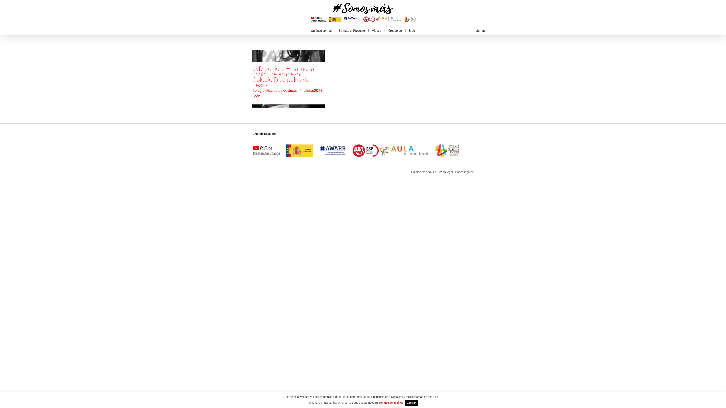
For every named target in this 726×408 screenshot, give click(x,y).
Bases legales (464, 172)
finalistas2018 (310, 90)
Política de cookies (423, 172)
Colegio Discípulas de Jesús (275, 90)
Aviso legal (445, 172)
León (256, 96)
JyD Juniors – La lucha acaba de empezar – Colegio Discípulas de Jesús (283, 77)
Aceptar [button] (411, 402)
